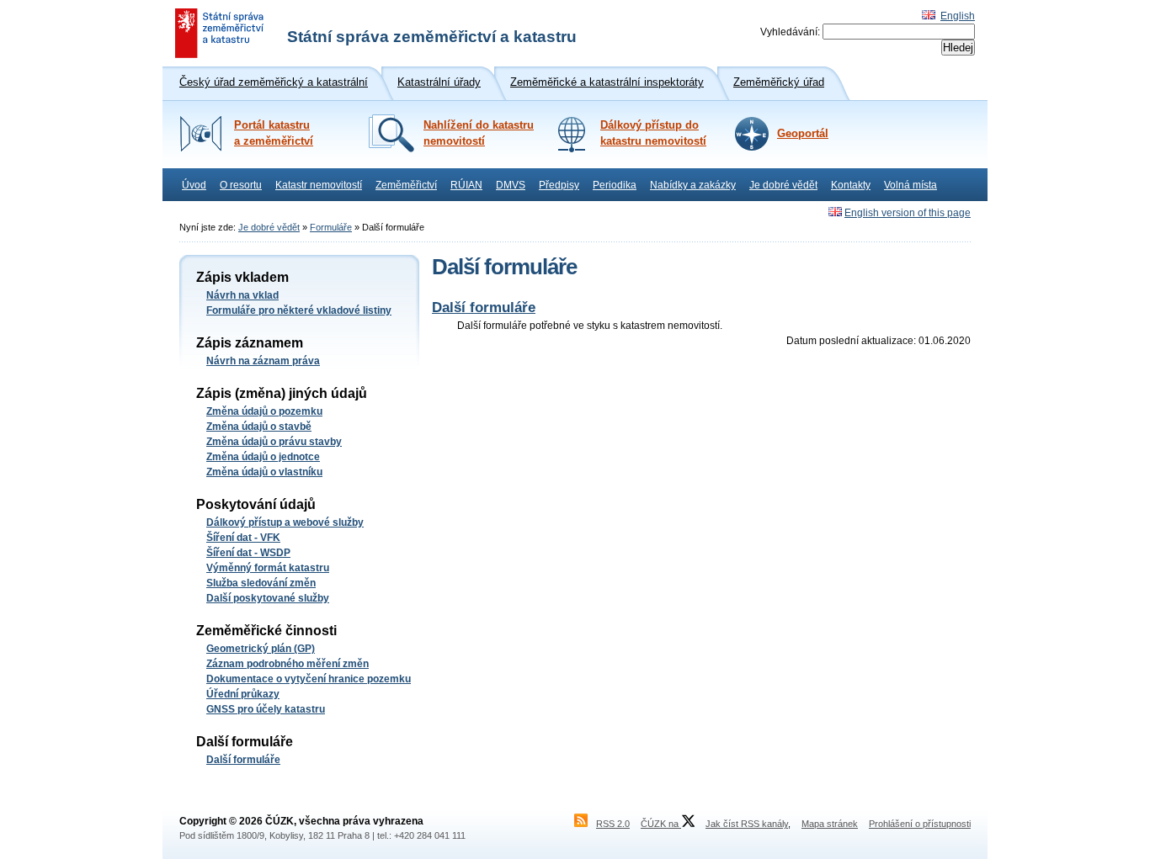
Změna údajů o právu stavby (274, 442)
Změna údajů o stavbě (258, 426)
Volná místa (910, 185)
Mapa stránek (829, 824)
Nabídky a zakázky (693, 185)
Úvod (194, 185)
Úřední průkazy (243, 694)
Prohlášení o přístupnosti (920, 824)
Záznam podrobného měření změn (287, 664)
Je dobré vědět (783, 185)
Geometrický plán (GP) (260, 649)
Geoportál (802, 134)
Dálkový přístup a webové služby (285, 522)
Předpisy (559, 185)
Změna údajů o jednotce (263, 457)
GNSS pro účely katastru (265, 709)
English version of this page (907, 213)
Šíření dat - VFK (243, 538)
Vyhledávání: (790, 32)
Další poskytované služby (267, 598)
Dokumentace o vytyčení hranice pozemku (308, 679)
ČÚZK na (661, 824)
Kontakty (850, 185)
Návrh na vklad (242, 295)
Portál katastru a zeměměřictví (273, 133)
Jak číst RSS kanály (746, 824)
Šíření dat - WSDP (248, 553)
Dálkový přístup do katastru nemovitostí (653, 133)
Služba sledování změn (261, 583)
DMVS (510, 185)
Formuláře (331, 227)
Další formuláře (243, 760)
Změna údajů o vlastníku (264, 472)
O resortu (241, 185)
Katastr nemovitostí (318, 185)
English (957, 16)
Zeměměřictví (406, 185)
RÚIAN (466, 185)
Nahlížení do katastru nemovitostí (478, 133)
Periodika (614, 185)
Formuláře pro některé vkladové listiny (298, 310)
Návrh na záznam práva (263, 361)
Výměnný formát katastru (267, 568)
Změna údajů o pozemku (264, 411)
